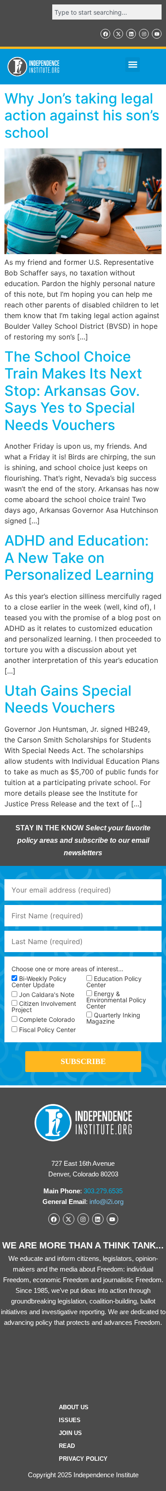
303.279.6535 (103, 1191)
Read (67, 1446)
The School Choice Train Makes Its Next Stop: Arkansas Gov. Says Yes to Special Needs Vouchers (73, 391)
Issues (70, 1420)
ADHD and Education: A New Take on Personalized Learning (79, 557)
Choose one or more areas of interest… (68, 969)
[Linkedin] (131, 34)
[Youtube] (157, 34)
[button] (132, 64)
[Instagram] (144, 34)
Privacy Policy (83, 1458)
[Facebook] (105, 34)
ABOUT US (74, 1407)
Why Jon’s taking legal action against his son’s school (81, 115)
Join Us (70, 1433)
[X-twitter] (118, 34)
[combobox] (107, 12)
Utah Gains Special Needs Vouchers (67, 699)
